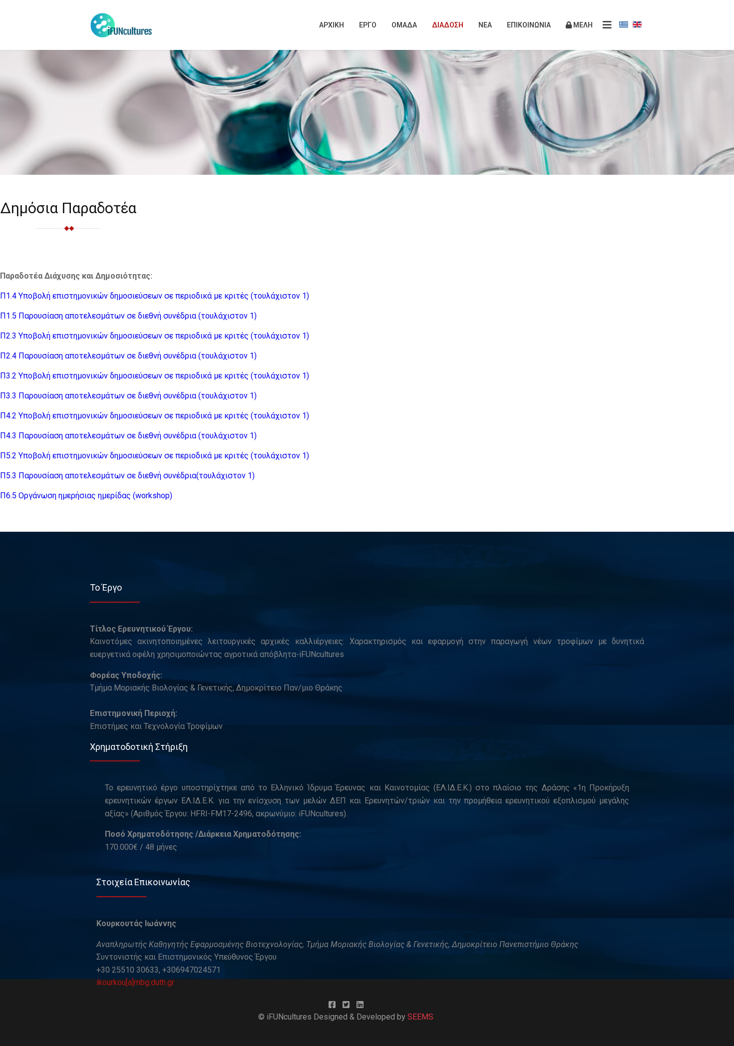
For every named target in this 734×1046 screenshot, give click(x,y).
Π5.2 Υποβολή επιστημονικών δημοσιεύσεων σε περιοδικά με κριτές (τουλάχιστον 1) (154, 455)
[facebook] (332, 1005)
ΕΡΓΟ (367, 25)
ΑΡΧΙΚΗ (331, 25)
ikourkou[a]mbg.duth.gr (135, 982)
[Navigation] (607, 25)
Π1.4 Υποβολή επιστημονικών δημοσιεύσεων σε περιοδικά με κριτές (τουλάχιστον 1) (154, 296)
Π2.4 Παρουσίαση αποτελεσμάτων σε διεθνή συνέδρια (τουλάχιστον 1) (128, 355)
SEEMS (420, 1017)
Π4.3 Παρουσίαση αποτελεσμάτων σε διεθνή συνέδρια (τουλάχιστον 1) (128, 435)
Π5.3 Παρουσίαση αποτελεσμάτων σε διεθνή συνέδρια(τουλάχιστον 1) (127, 475)
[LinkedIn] (360, 1005)
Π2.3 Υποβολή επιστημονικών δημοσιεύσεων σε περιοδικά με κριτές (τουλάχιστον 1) (154, 336)
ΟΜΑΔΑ (404, 25)
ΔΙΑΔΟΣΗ (447, 25)
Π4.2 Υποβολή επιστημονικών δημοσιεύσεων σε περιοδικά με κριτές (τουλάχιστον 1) (155, 415)
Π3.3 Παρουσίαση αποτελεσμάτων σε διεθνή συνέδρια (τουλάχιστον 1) (129, 395)
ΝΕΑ (485, 25)
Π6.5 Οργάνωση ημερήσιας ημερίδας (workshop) (87, 495)
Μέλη (582, 25)
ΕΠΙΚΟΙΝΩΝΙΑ (529, 25)
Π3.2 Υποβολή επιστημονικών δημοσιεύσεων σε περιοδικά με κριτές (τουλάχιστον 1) (154, 375)
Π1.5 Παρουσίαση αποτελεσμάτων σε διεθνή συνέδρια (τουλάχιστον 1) (128, 316)
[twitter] (346, 1005)
